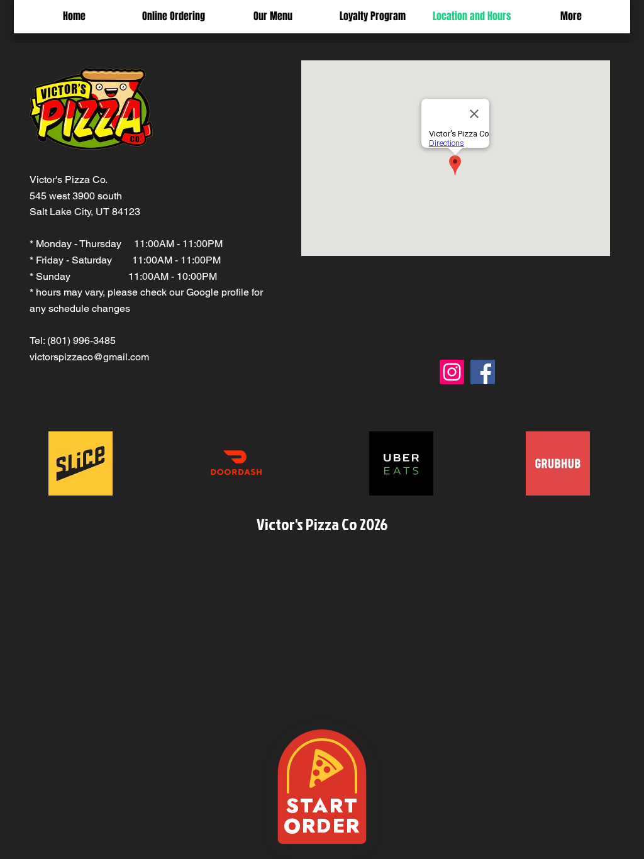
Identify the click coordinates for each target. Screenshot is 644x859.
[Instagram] (452, 372)
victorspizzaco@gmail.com (89, 357)
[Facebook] (482, 372)
